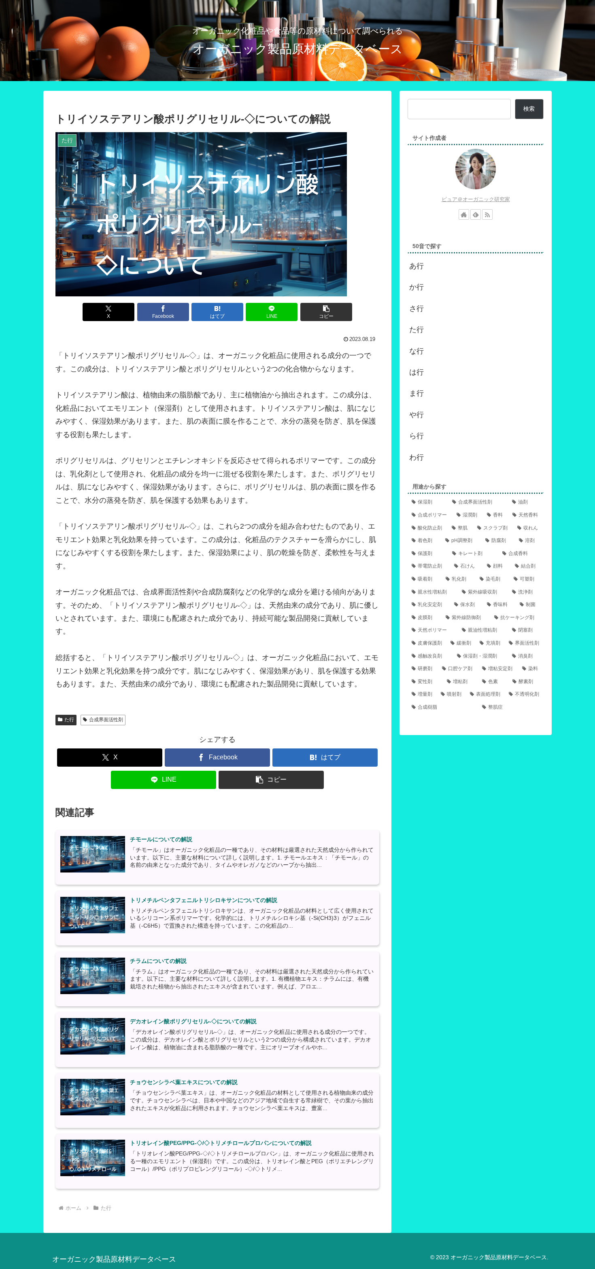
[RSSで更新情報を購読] (487, 214)
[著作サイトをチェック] (464, 214)
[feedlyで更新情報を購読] (475, 214)
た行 (69, 719)
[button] (326, 312)
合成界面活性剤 (106, 719)
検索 (529, 108)
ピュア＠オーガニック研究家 (476, 199)
